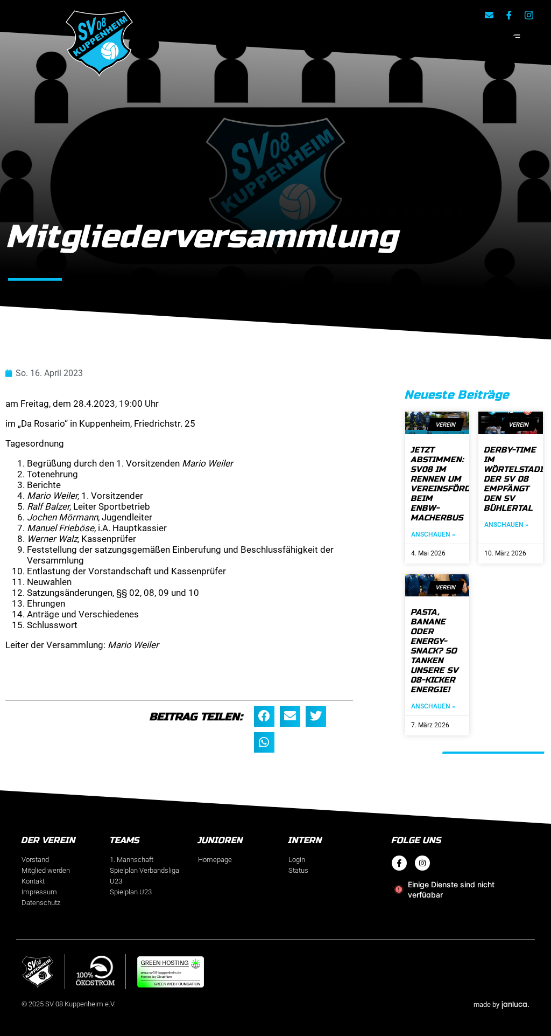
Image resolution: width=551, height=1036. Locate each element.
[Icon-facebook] (509, 15)
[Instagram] (422, 863)
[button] (264, 742)
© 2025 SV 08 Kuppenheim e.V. (69, 1004)
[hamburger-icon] (516, 36)
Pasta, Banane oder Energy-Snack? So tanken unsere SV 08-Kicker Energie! (435, 650)
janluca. (515, 1004)
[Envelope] (489, 15)
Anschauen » (433, 534)
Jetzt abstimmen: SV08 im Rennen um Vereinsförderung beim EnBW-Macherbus (455, 484)
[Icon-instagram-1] (529, 15)
